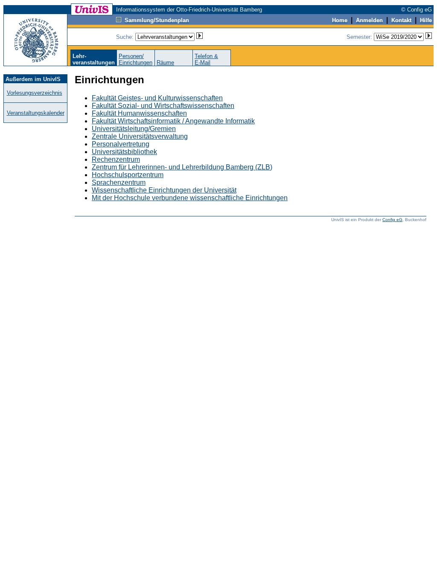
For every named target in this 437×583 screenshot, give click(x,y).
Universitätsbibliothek (124, 151)
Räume (165, 62)
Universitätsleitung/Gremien (134, 128)
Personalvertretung (120, 144)
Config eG (392, 219)
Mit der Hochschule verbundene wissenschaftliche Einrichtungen (190, 197)
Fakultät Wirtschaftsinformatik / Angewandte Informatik (173, 121)
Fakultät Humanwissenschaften (139, 113)
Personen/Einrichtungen (135, 59)
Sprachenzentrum (119, 182)
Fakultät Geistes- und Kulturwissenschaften (157, 98)
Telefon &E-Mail (206, 59)
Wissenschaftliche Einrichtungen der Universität (164, 190)
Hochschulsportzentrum (127, 174)
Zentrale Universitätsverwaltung (140, 136)
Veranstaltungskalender (35, 113)
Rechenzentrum (116, 159)
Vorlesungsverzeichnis (34, 93)
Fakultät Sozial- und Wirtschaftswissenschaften (163, 105)
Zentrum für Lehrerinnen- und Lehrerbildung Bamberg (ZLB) (182, 167)
